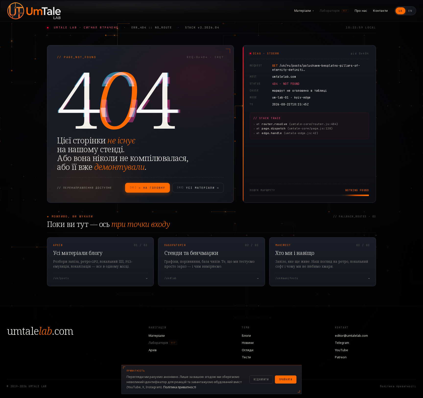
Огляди (247, 350)
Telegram (342, 342)
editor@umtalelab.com (351, 335)
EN (410, 10)
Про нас (361, 10)
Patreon (341, 357)
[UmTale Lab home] (34, 11)
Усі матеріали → (198, 187)
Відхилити (261, 379)
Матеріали (304, 10)
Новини (248, 342)
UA (400, 10)
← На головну (147, 187)
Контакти (380, 10)
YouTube (341, 350)
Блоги (246, 335)
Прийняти (285, 379)
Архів (153, 350)
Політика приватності (398, 386)
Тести (246, 357)
